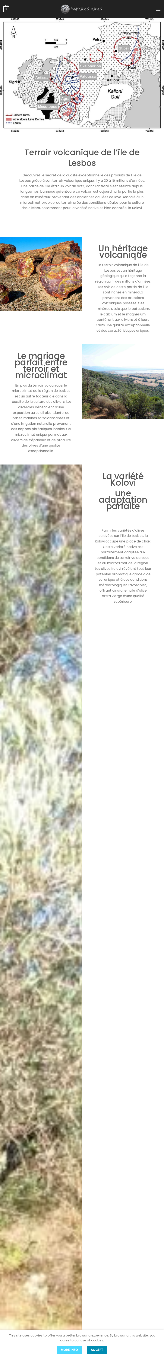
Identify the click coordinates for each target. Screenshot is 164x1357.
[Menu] (158, 9)
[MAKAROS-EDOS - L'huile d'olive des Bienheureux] (82, 9)
